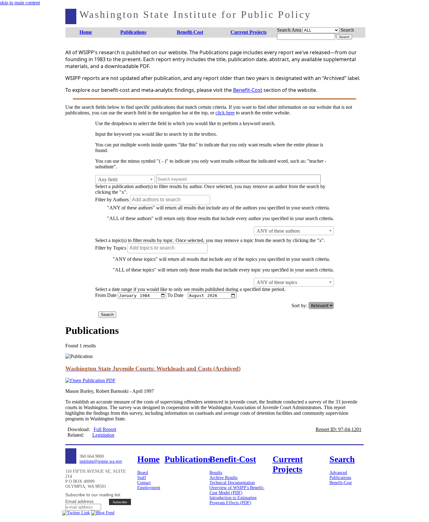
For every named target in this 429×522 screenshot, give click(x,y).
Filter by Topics (110, 247)
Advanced (338, 472)
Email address (79, 501)
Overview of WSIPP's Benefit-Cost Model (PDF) (236, 490)
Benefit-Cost (247, 90)
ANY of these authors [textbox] (278, 231)
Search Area (289, 30)
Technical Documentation (232, 482)
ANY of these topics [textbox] (277, 282)
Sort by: (299, 305)
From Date (106, 295)
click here (225, 112)
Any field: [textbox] (108, 179)
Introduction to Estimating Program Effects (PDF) (233, 500)
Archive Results (223, 477)
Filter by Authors (112, 199)
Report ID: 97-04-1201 (338, 429)
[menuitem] (85, 32)
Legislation (103, 435)
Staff (141, 477)
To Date (175, 295)
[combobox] (125, 179)
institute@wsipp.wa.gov (100, 461)
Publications (340, 477)
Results (215, 472)
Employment (148, 487)
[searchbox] (171, 200)
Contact (144, 482)
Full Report (105, 429)
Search (347, 30)
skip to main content (20, 2)
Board (142, 472)
